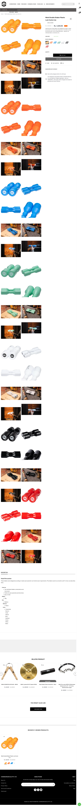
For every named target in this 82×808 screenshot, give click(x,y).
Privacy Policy (4, 785)
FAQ (74, 780)
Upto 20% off (27, 10)
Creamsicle (47, 42)
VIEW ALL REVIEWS (50, 22)
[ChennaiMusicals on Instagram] (38, 790)
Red (47, 46)
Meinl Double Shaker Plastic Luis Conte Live (9, 756)
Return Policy (72, 785)
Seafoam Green (59, 42)
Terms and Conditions (6, 788)
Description (4, 572)
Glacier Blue (55, 42)
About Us (3, 780)
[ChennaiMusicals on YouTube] (41, 790)
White (63, 42)
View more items (38, 709)
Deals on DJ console (40, 10)
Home (2, 14)
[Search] (73, 4)
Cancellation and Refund (69, 783)
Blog (74, 788)
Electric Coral (51, 42)
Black (67, 42)
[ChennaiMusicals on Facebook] (35, 790)
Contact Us (3, 783)
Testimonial (3, 791)
